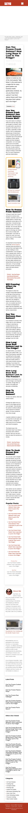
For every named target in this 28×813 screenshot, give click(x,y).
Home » (13, 36)
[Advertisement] (14, 21)
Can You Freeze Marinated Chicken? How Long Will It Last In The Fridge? (14, 769)
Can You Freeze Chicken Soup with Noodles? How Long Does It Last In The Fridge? (14, 753)
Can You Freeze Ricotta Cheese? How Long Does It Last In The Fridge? (14, 745)
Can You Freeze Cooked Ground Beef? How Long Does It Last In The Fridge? (13, 761)
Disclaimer (8, 806)
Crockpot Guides (11, 785)
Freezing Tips (19, 36)
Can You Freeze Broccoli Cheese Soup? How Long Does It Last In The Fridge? (14, 730)
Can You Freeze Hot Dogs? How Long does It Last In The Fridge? (14, 553)
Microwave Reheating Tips (13, 791)
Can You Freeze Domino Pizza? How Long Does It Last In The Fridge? (14, 702)
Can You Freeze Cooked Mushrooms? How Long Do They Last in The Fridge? (13, 738)
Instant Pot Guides (11, 789)
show (13, 106)
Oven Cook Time (11, 793)
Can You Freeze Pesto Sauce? (13, 708)
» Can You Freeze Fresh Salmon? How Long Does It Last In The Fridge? (13, 38)
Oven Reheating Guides (13, 795)
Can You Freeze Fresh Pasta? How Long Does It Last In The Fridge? (14, 532)
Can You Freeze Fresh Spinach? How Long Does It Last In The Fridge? (14, 722)
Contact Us (7, 804)
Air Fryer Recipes (11, 782)
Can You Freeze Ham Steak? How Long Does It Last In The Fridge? (14, 547)
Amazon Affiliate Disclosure (16, 804)
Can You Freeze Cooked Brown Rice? (13, 685)
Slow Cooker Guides (12, 799)
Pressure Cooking (11, 797)
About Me (20, 806)
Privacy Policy (14, 806)
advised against (16, 244)
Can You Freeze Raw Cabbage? (12, 696)
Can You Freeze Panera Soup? (13, 690)
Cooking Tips (10, 784)
